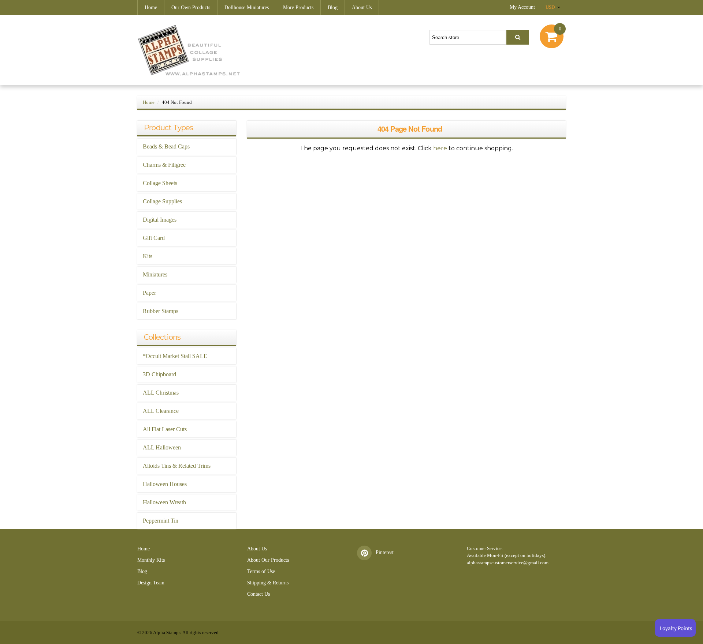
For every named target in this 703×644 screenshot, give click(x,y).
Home (151, 7)
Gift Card (154, 238)
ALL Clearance (161, 411)
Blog (333, 7)
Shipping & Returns (268, 582)
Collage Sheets (160, 183)
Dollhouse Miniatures (246, 7)
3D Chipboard (159, 374)
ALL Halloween (162, 447)
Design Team (150, 582)
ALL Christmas (161, 392)
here (440, 148)
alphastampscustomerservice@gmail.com (507, 562)
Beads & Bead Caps (166, 146)
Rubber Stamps (160, 311)
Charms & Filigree (164, 165)
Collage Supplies (162, 201)
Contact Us (258, 594)
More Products (298, 7)
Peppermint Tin (160, 520)
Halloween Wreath (164, 502)
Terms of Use (261, 571)
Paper (149, 293)
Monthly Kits (151, 560)
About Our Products (268, 560)
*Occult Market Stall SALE (175, 356)
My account (522, 7)
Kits (147, 256)
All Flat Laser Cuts (165, 429)
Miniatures (155, 274)
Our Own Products (190, 7)
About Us (362, 7)
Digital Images (159, 219)
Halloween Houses (165, 484)
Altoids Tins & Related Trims (177, 466)
